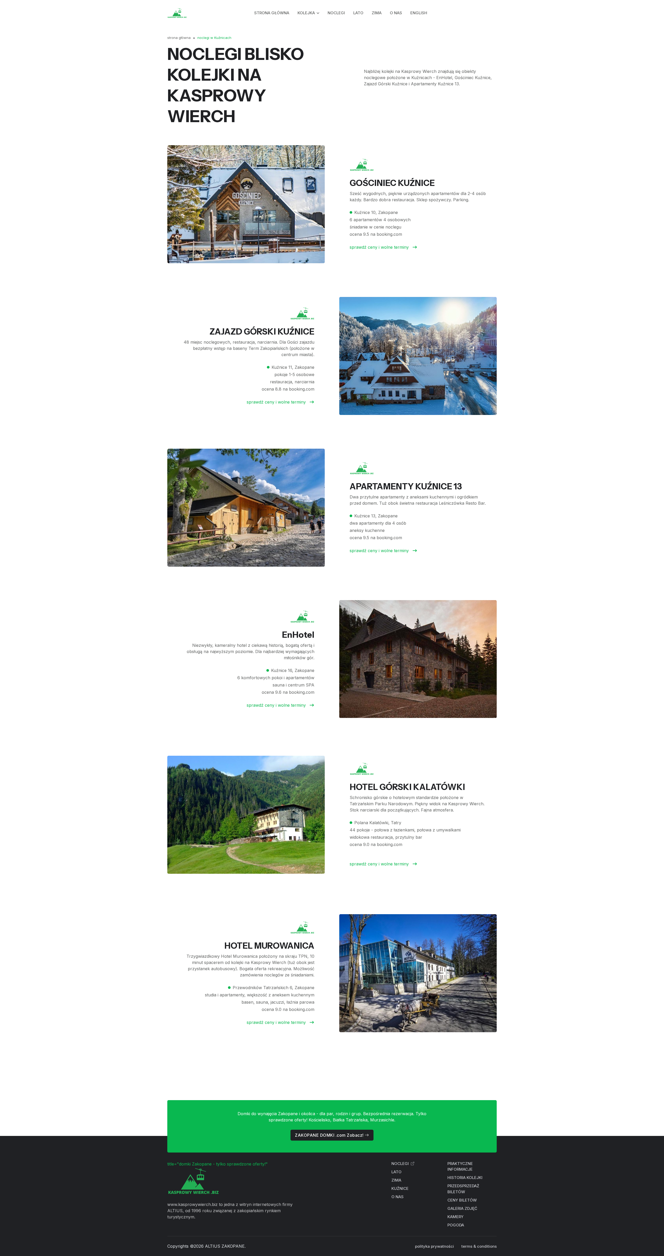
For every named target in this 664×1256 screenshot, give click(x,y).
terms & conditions (479, 1246)
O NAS (396, 12)
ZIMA (377, 12)
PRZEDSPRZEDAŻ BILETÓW (463, 1188)
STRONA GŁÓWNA (271, 12)
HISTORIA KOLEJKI (464, 1177)
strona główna (179, 38)
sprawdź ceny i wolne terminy (380, 247)
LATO (358, 12)
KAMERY (455, 1216)
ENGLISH (418, 12)
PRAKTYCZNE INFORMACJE (460, 1166)
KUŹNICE (400, 1188)
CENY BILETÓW (462, 1200)
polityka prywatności (434, 1246)
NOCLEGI (336, 12)
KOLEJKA (306, 12)
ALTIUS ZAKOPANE (225, 1246)
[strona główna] (177, 13)
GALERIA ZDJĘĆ (462, 1208)
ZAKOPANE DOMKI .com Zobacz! (330, 1135)
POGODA (455, 1225)
